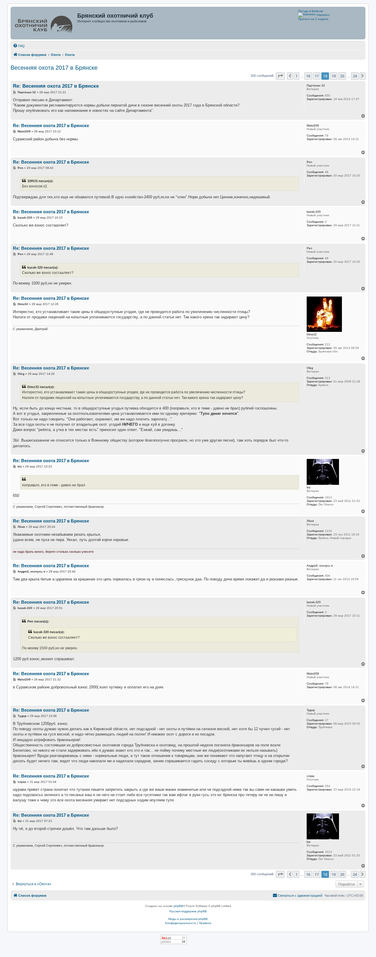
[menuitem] (19, 45)
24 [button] (355, 76)
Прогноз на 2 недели (313, 19)
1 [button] (297, 76)
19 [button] (334, 76)
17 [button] (317, 76)
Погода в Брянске (310, 11)
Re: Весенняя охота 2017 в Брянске (56, 86)
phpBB (178, 906)
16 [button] (308, 76)
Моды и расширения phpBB (188, 919)
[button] (280, 75)
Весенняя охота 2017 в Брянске (54, 67)
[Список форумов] (44, 23)
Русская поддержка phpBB (188, 911)
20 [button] (342, 76)
